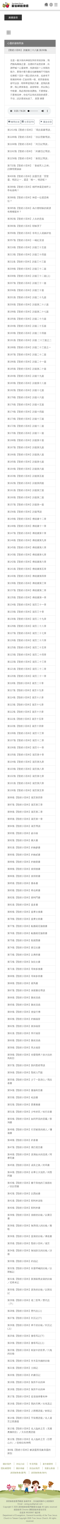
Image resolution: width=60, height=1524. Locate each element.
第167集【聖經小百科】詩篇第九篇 (25, 447)
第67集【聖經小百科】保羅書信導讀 (26, 990)
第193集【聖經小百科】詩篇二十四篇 (26, 333)
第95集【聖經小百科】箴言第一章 (25, 819)
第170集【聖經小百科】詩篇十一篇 (25, 433)
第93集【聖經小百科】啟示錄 (22, 833)
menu (56, 4)
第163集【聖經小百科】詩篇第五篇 (25, 476)
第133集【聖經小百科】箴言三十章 (25, 612)
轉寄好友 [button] (15, 122)
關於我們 (7, 1464)
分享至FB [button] (29, 122)
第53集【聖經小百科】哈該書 (22, 1097)
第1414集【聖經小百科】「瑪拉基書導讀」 (29, 130)
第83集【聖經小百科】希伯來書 (23, 890)
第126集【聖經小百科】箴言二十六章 (26, 640)
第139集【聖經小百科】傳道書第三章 (26, 583)
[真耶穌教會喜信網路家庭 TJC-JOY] (15, 5)
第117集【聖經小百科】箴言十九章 (25, 690)
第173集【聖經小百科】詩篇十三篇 (25, 419)
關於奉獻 (20, 1468)
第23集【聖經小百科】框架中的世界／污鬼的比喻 (29, 1352)
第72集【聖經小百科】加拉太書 (23, 962)
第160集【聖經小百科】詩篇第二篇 (25, 497)
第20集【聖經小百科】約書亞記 (23, 1375)
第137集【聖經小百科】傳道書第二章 (26, 590)
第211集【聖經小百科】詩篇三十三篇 (26, 261)
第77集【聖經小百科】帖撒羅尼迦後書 (27, 926)
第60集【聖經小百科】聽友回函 (23, 1040)
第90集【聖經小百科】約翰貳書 (23, 854)
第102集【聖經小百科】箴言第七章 (25, 776)
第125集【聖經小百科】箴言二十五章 (26, 647)
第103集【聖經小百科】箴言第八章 (25, 769)
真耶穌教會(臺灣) (18, 1473)
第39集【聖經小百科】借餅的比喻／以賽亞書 (29, 1217)
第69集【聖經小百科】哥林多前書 (25, 976)
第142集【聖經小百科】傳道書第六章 (26, 561)
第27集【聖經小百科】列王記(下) (24, 1318)
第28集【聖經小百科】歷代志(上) (24, 1311)
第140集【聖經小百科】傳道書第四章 (26, 576)
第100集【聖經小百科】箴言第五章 (25, 790)
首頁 (46, 4)
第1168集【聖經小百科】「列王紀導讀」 (28, 144)
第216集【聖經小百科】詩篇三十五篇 (26, 247)
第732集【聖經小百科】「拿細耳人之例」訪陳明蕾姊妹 (29, 167)
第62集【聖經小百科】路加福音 (23, 1026)
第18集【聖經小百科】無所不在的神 (26, 1389)
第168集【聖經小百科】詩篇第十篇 (25, 440)
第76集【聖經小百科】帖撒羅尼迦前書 (27, 933)
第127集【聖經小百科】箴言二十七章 (26, 633)
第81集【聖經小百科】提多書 (22, 904)
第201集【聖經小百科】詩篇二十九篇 (26, 297)
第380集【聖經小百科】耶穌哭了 (24, 226)
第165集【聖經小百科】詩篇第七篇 (25, 461)
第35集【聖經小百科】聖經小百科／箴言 (28, 1243)
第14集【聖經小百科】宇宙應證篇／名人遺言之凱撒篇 (29, 1420)
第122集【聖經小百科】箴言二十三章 (26, 662)
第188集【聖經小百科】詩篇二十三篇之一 (29, 347)
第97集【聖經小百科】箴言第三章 (25, 804)
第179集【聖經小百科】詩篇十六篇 (25, 397)
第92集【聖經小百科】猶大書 (22, 840)
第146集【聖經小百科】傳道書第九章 (26, 540)
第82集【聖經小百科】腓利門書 (23, 897)
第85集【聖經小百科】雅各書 (22, 883)
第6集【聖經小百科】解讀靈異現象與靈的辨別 (29, 1452)
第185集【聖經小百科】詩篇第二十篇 (26, 369)
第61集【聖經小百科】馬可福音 (23, 1033)
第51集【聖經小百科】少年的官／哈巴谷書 (29, 1111)
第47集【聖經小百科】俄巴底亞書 (25, 1147)
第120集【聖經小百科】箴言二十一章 (26, 676)
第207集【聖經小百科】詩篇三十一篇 (26, 283)
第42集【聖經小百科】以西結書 (23, 1193)
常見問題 (33, 1464)
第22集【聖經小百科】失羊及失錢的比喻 (28, 1361)
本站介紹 (20, 1464)
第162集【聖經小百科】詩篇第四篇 (25, 483)
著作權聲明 (48, 1464)
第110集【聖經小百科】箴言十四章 (25, 726)
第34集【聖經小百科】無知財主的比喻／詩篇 (29, 1252)
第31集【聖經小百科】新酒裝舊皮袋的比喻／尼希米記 (29, 1281)
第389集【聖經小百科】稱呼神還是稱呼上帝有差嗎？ (29, 189)
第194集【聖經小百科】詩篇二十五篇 (26, 326)
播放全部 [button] (47, 122)
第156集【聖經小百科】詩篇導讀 (24, 511)
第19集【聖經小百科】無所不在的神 (26, 1382)
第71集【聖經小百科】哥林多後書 (25, 969)
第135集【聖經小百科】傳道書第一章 (26, 597)
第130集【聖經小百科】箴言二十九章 (26, 619)
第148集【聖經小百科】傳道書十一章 (26, 526)
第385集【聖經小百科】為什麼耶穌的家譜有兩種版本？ (29, 210)
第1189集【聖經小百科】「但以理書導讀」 (29, 137)
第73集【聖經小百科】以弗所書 (23, 954)
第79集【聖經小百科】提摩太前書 (25, 919)
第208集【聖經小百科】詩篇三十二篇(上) (28, 276)
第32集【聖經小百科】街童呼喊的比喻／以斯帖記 (29, 1270)
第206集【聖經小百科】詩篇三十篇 (25, 290)
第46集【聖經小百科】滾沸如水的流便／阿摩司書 (29, 1156)
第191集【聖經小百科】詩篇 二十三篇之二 (29, 340)
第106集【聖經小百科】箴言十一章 (25, 747)
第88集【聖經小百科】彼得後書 (23, 869)
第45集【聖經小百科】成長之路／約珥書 (28, 1165)
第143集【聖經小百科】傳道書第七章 (26, 554)
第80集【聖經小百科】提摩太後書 (25, 912)
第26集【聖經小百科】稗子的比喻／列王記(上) (29, 1327)
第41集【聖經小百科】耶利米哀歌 (25, 1200)
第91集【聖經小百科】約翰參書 (23, 847)
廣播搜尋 (13, 17)
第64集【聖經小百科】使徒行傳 (23, 1012)
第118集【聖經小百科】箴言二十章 (25, 683)
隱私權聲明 (6, 1468)
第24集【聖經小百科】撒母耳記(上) (25, 1343)
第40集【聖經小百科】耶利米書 (23, 1208)
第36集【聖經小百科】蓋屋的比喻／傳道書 (29, 1236)
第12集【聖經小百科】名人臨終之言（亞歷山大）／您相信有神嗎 (29, 1441)
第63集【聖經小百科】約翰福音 (23, 1019)
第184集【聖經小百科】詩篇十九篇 (25, 376)
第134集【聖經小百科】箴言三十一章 (26, 604)
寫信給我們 (34, 1468)
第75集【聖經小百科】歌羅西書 (23, 940)
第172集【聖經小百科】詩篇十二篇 (25, 426)
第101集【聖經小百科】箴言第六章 (25, 783)
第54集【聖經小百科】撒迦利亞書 (25, 1090)
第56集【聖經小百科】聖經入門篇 (25, 1072)
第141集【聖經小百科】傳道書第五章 (26, 569)
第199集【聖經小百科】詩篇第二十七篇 (28, 311)
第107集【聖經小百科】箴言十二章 (25, 740)
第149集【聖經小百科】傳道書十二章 (26, 519)
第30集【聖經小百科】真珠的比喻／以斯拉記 (29, 1291)
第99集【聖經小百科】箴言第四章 (25, 797)
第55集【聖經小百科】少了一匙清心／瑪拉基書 (29, 1081)
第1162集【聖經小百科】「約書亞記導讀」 (29, 151)
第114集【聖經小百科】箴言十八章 (25, 697)
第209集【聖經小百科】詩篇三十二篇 (26, 269)
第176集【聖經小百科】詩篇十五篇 (25, 404)
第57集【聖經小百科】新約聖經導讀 (26, 1065)
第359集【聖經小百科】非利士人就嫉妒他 (29, 233)
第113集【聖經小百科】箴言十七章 (25, 704)
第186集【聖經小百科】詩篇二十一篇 (26, 361)
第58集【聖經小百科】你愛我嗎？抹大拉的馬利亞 (29, 1056)
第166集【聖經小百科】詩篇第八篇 (25, 454)
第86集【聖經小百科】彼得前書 (23, 876)
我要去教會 (50, 1468)
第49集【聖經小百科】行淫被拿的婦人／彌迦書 (29, 1131)
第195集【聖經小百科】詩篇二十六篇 (26, 319)
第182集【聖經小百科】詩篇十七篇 (25, 390)
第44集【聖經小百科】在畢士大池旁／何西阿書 (29, 1174)
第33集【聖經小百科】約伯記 (22, 1261)
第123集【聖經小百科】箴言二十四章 (26, 654)
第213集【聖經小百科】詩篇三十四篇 (26, 254)
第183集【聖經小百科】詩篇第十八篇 (26, 383)
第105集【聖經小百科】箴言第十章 (25, 754)
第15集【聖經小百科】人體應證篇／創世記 (29, 1411)
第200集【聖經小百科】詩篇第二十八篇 (28, 304)
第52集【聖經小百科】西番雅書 (23, 1104)
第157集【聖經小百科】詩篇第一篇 (25, 504)
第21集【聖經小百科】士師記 (22, 1368)
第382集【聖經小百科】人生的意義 (25, 219)
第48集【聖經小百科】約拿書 (22, 1140)
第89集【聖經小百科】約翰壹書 (23, 862)
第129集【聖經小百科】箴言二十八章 (26, 626)
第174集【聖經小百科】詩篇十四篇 (25, 411)
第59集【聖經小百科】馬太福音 (23, 1047)
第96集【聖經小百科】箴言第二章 (25, 812)
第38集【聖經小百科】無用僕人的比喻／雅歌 (29, 1227)
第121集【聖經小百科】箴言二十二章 (26, 669)
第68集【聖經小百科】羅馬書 (22, 983)
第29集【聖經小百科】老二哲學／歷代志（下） (28, 1302)
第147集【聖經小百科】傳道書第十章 (26, 533)
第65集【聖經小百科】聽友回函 (23, 1004)
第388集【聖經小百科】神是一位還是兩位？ (28, 199)
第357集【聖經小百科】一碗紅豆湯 (25, 240)
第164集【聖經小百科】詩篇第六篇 (25, 469)
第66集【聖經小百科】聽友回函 (23, 997)
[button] (51, 4)
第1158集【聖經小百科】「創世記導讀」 (28, 158)
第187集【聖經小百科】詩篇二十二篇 (26, 354)
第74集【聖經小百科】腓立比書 (23, 947)
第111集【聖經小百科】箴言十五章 (25, 719)
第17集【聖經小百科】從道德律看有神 (27, 1396)
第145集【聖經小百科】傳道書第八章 (26, 547)
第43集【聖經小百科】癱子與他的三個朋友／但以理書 (29, 1185)
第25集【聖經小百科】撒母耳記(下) (25, 1336)
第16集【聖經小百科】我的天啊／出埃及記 (29, 1403)
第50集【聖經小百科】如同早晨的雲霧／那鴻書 (29, 1121)
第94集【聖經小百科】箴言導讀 (23, 826)
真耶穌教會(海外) (39, 1473)
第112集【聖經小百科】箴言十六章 (25, 712)
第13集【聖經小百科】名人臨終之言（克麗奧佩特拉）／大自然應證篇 (29, 1430)
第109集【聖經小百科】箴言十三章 (25, 733)
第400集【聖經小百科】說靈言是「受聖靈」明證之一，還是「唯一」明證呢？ (28, 178)
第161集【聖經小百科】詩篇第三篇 (25, 490)
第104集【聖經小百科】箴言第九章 (25, 762)
